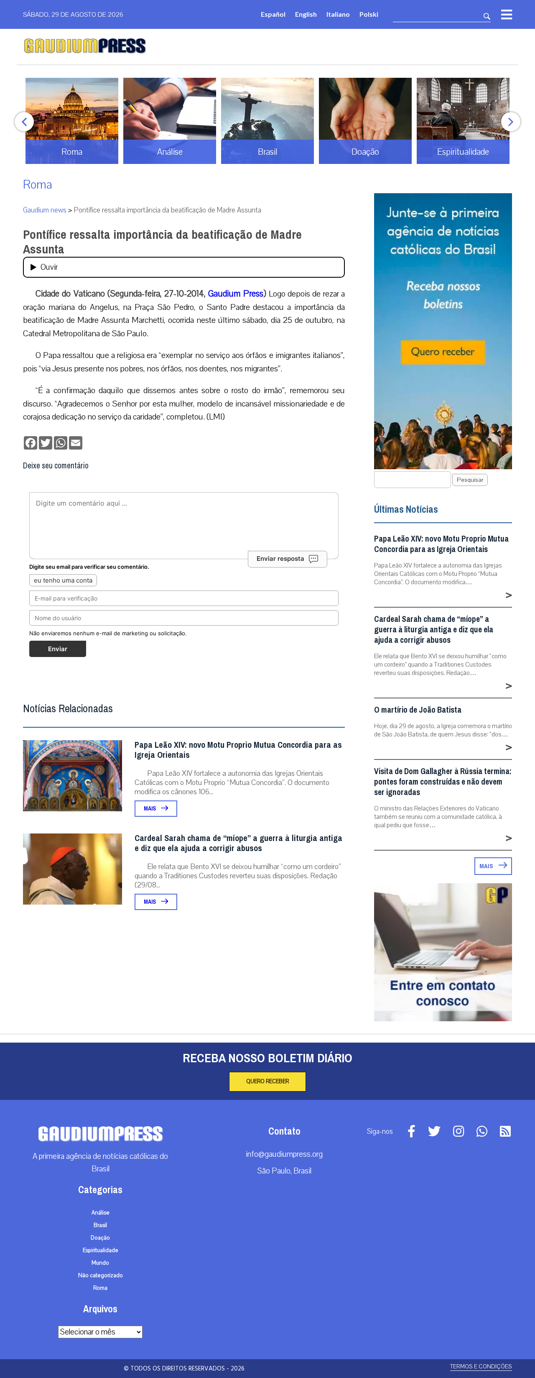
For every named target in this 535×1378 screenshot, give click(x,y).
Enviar (57, 649)
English (306, 14)
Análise (101, 1213)
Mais (150, 808)
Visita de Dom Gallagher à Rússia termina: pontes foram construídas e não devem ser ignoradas (443, 782)
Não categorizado (100, 1275)
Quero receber (267, 1081)
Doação (100, 1238)
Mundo (100, 1263)
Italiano (338, 14)
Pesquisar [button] (470, 480)
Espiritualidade (100, 1250)
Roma (37, 184)
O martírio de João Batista (417, 710)
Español (273, 14)
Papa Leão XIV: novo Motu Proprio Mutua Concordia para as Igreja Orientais (238, 750)
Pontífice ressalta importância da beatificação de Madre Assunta (162, 242)
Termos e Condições (481, 1366)
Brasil (100, 1225)
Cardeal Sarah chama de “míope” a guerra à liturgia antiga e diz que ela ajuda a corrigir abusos (238, 843)
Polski (368, 14)
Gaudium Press (235, 293)
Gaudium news (44, 210)
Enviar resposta (280, 558)
